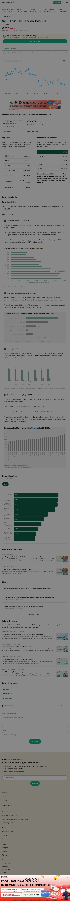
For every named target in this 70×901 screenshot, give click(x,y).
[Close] (67, 878)
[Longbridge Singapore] (35, 888)
